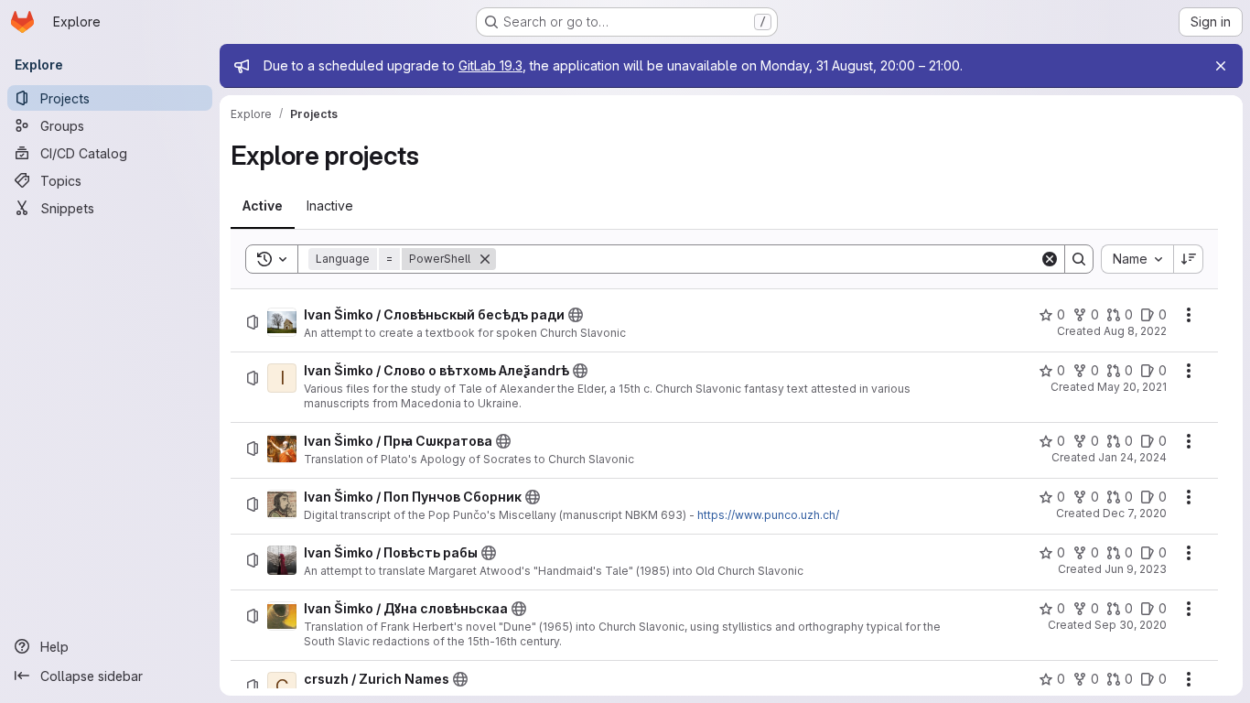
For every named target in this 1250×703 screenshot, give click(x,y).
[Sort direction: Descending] (1188, 259)
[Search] (1079, 259)
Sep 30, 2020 (1130, 625)
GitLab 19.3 (490, 65)
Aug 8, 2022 (1135, 331)
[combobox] (1137, 259)
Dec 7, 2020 (1135, 513)
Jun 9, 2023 (1136, 569)
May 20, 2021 (1132, 387)
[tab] (263, 206)
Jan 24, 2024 (1132, 457)
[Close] (1221, 66)
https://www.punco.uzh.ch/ (768, 515)
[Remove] (485, 259)
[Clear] (1050, 259)
